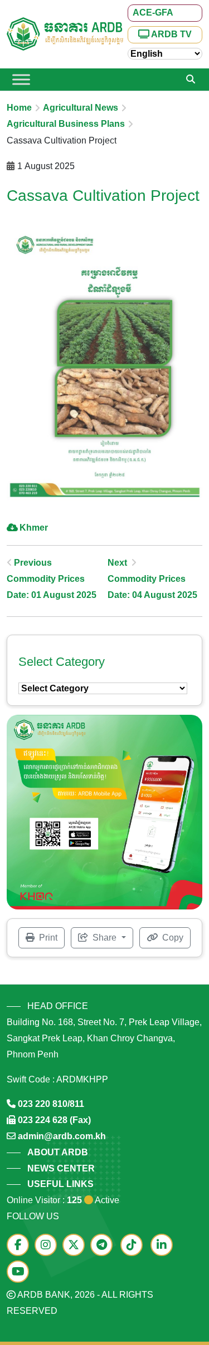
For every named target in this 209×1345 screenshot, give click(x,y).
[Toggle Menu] (21, 79)
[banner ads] (104, 811)
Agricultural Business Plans (66, 123)
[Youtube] (21, 1272)
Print (47, 937)
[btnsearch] (190, 79)
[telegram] (104, 1245)
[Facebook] (21, 1245)
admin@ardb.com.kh (62, 1136)
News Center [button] (61, 1168)
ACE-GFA (153, 12)
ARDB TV (170, 34)
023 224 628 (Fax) (54, 1120)
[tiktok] (134, 1245)
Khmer (34, 527)
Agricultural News (80, 107)
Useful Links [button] (60, 1184)
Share (104, 937)
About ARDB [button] (57, 1152)
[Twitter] (76, 1245)
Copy (171, 937)
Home (19, 107)
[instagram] (48, 1245)
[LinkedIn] (164, 1245)
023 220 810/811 (51, 1104)
